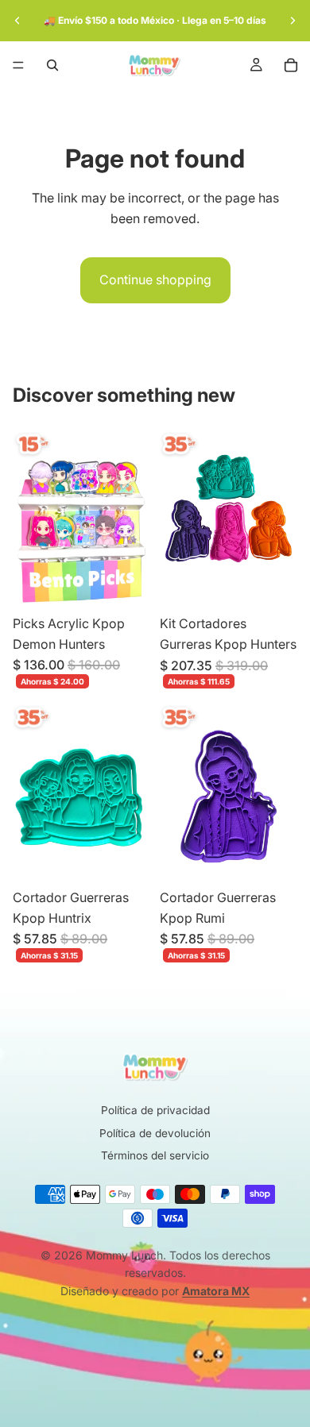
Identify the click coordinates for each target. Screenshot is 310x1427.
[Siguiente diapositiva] (292, 20)
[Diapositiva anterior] (17, 20)
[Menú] (18, 65)
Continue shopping (155, 279)
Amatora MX (216, 1291)
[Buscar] (52, 65)
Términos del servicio (155, 1155)
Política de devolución (155, 1133)
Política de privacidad (155, 1110)
